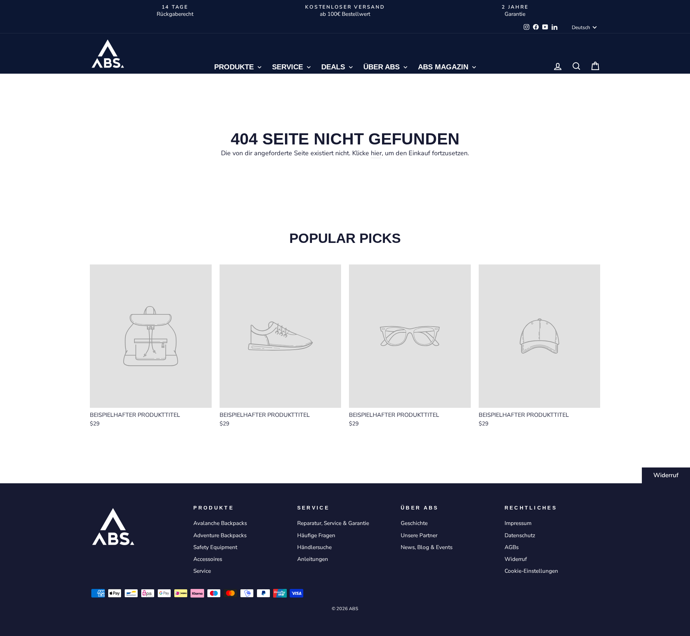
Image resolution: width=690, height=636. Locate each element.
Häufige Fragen (316, 535)
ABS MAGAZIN (444, 67)
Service (288, 67)
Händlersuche (314, 547)
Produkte (235, 67)
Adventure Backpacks (220, 535)
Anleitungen (312, 559)
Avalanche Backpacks (220, 523)
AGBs (512, 547)
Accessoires (207, 559)
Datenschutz (520, 535)
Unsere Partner (419, 535)
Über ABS (382, 67)
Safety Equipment (215, 547)
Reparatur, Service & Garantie (333, 523)
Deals (334, 67)
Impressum (518, 523)
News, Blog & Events (426, 547)
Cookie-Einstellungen (531, 571)
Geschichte (414, 523)
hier (376, 153)
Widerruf (665, 475)
